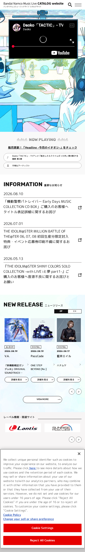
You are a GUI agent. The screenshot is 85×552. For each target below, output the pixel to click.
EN (74, 311)
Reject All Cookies (42, 540)
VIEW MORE (43, 399)
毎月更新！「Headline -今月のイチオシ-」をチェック (42, 147)
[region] (42, 499)
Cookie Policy (12, 515)
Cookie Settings (43, 528)
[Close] (79, 453)
